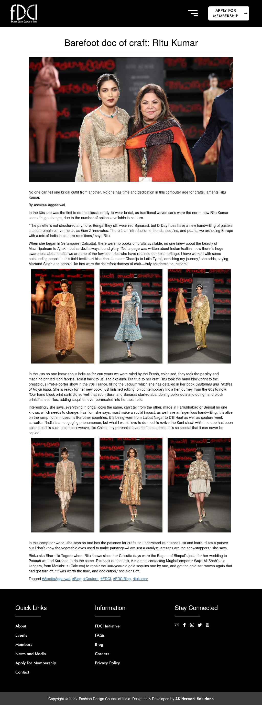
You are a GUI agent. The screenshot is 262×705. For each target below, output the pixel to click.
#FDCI (106, 578)
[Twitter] (201, 625)
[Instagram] (194, 625)
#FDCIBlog (122, 578)
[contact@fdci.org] (178, 625)
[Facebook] (186, 625)
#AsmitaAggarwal (56, 578)
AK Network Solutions (194, 698)
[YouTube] (209, 625)
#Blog (76, 578)
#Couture (91, 578)
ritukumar (140, 578)
